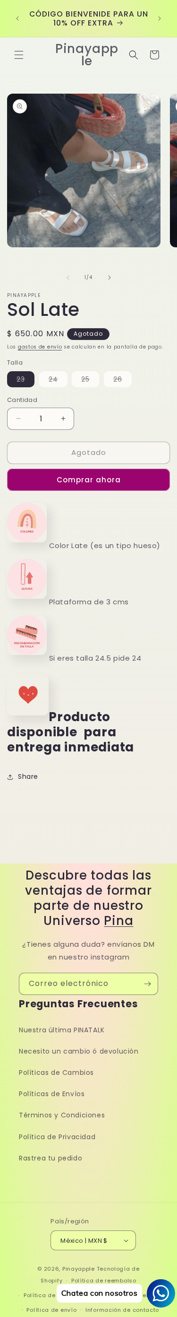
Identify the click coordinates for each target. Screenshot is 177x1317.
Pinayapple (78, 1269)
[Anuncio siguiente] (159, 18)
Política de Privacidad (57, 1137)
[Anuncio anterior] (17, 18)
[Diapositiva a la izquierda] (68, 277)
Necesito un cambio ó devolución (79, 1051)
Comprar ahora (89, 480)
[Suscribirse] (147, 984)
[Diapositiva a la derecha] (109, 277)
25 (90, 380)
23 (25, 380)
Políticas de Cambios (56, 1072)
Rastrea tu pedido (50, 1158)
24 (58, 380)
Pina (118, 920)
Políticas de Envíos (51, 1094)
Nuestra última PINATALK (62, 1030)
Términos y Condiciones (62, 1115)
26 (122, 380)
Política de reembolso (103, 1280)
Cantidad (22, 399)
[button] (18, 54)
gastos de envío (40, 346)
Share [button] (28, 776)
